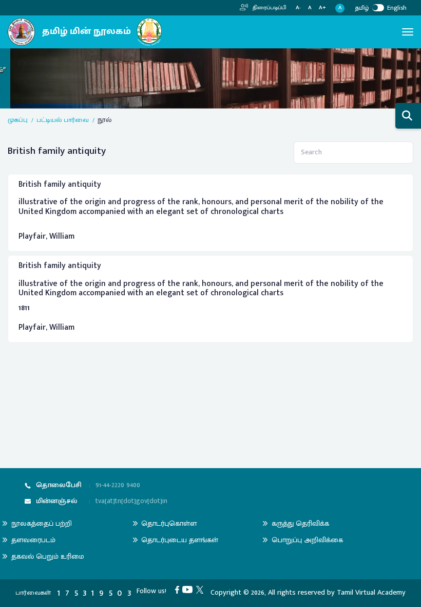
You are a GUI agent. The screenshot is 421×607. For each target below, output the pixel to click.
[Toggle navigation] (407, 32)
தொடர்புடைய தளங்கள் (179, 539)
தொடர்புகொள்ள (169, 523)
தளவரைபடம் (33, 539)
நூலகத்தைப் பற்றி (41, 523)
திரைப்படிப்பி (268, 7)
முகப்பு (18, 120)
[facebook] (179, 589)
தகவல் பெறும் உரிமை (47, 556)
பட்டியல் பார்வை (62, 120)
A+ (322, 8)
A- (298, 8)
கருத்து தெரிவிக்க (300, 523)
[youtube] (189, 589)
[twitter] (201, 589)
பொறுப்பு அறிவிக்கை (307, 539)
